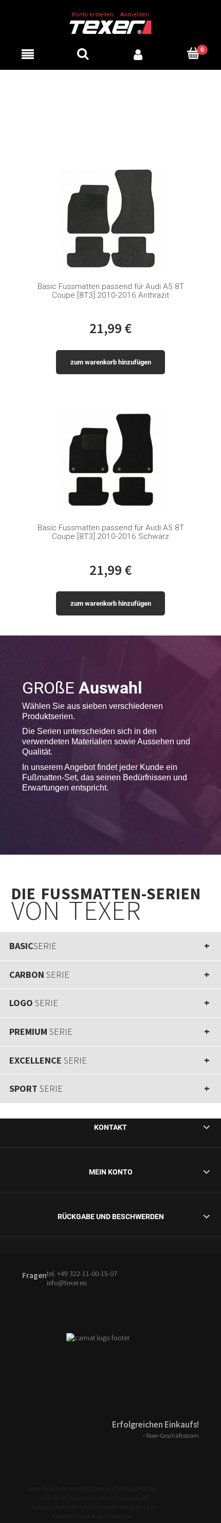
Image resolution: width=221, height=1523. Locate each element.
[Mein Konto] (138, 54)
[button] (28, 54)
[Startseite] (110, 26)
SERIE (33, 946)
